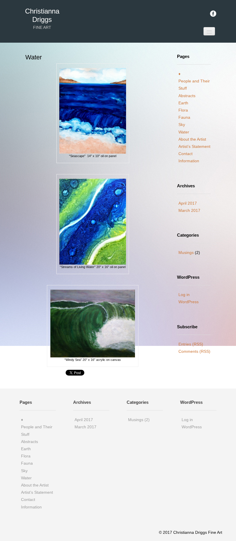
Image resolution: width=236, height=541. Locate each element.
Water (183, 132)
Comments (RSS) (194, 351)
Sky (181, 124)
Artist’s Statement (194, 146)
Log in (184, 294)
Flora (183, 110)
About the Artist (192, 139)
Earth (183, 103)
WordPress (188, 301)
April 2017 (187, 203)
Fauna (184, 117)
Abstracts (186, 95)
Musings (186, 252)
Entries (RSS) (190, 344)
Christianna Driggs (42, 15)
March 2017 (189, 210)
